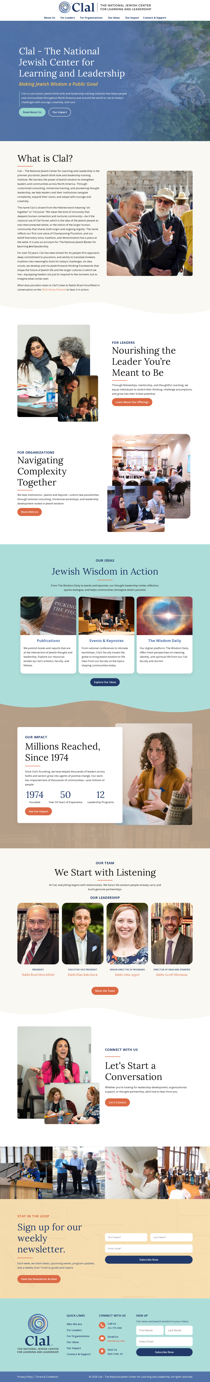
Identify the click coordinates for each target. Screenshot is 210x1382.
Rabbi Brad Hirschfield (38, 975)
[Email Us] (102, 1338)
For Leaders (68, 17)
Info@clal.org (116, 1341)
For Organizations (91, 17)
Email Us (113, 1336)
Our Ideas (114, 17)
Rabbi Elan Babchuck (83, 975)
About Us (49, 17)
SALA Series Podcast (54, 289)
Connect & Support (154, 17)
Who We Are (74, 1324)
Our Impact (132, 17)
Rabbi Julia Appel (127, 975)
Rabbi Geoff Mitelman (172, 975)
